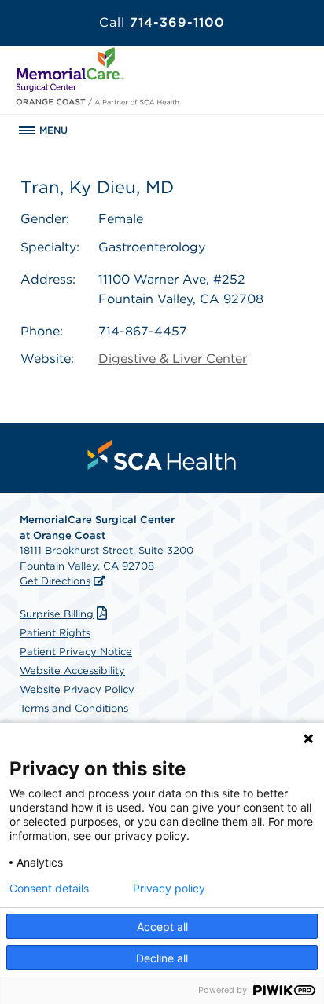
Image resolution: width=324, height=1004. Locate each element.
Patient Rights (55, 633)
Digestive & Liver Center (172, 358)
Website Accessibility (72, 670)
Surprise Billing (57, 614)
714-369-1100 (162, 22)
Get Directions (55, 581)
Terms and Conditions (74, 708)
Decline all (162, 958)
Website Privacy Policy (77, 689)
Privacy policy (169, 888)
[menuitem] (162, 454)
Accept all (162, 926)
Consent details (49, 888)
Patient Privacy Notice (76, 652)
